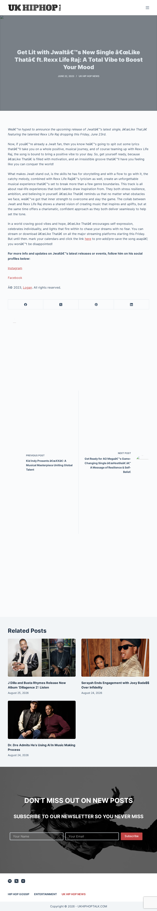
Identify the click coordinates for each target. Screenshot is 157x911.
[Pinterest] (96, 304)
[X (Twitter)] (60, 304)
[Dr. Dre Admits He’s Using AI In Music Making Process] (42, 720)
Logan (27, 287)
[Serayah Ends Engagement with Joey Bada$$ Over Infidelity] (115, 658)
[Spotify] (10, 881)
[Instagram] (23, 881)
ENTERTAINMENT (45, 894)
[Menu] (147, 7)
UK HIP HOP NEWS (89, 76)
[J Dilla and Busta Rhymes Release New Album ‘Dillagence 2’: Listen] (42, 658)
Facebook (15, 278)
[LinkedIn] (131, 304)
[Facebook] (25, 304)
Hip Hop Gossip (18, 894)
